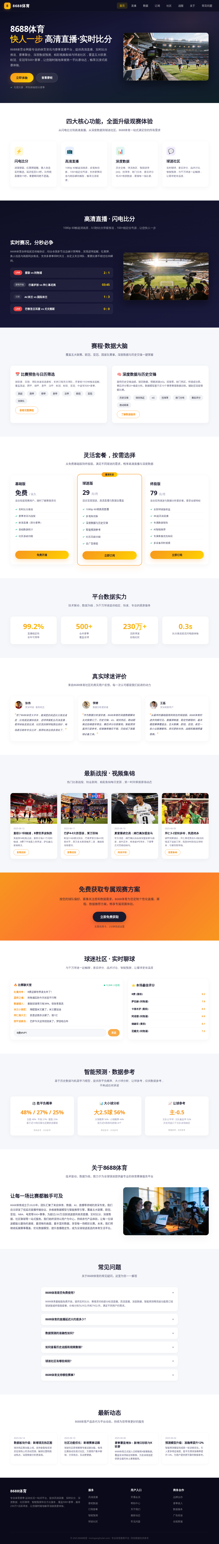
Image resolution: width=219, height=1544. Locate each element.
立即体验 (22, 78)
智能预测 (93, 1515)
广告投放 (178, 1515)
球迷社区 (93, 1521)
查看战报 (21, 852)
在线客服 (178, 1521)
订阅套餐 (93, 1509)
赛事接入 (178, 1503)
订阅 (157, 5)
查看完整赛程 (27, 410)
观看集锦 (172, 852)
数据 (145, 5)
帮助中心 (135, 1503)
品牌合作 (178, 1497)
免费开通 (42, 555)
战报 (181, 5)
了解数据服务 (128, 414)
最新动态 (135, 1515)
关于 (192, 5)
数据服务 (178, 1509)
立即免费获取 (109, 917)
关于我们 (135, 1509)
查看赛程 (47, 77)
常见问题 (207, 5)
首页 (122, 5)
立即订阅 (109, 555)
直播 (134, 5)
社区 (169, 5)
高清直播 (93, 1497)
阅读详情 (122, 852)
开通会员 (135, 1497)
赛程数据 (93, 1503)
